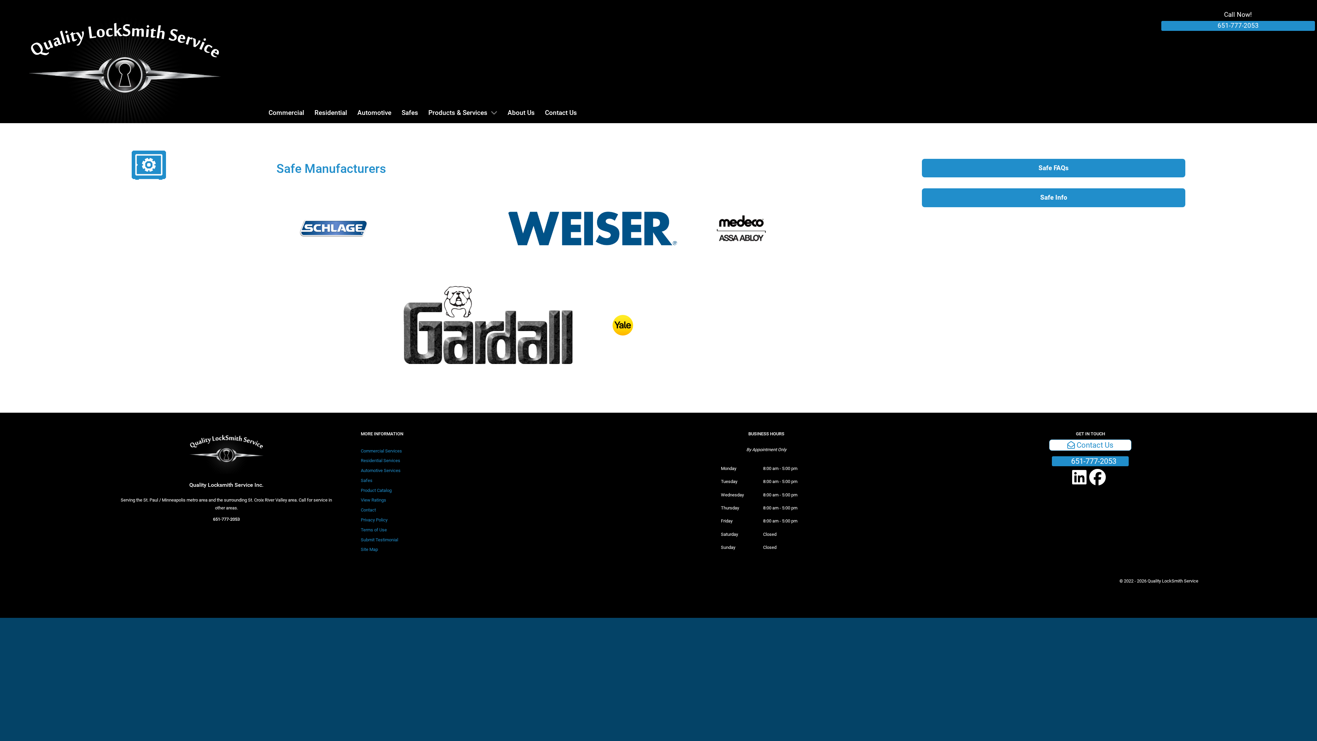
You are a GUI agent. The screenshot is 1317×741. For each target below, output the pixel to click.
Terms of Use (374, 529)
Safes (366, 480)
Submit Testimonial (379, 539)
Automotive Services (381, 470)
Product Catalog (376, 490)
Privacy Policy (374, 519)
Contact (368, 510)
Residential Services (380, 460)
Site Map (369, 549)
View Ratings (373, 500)
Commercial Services (381, 451)
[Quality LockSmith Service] (125, 61)
